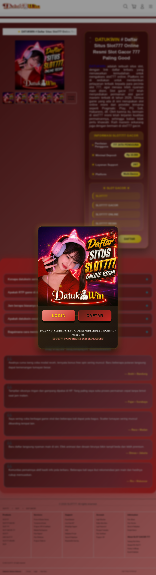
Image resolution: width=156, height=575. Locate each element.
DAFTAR (95, 315)
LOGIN (59, 315)
